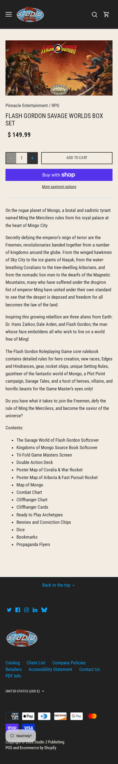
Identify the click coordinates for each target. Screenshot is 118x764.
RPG (55, 105)
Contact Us (89, 669)
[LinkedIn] (35, 609)
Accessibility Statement (50, 669)
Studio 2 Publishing (49, 742)
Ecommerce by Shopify (38, 747)
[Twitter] (9, 609)
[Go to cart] (106, 14)
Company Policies (69, 662)
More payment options (59, 187)
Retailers (13, 669)
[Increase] (32, 158)
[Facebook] (17, 609)
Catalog (12, 662)
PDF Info (13, 676)
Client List (36, 662)
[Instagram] (26, 609)
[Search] (94, 14)
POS (8, 747)
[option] (59, 68)
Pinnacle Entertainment (26, 105)
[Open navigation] (8, 14)
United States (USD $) (22, 691)
